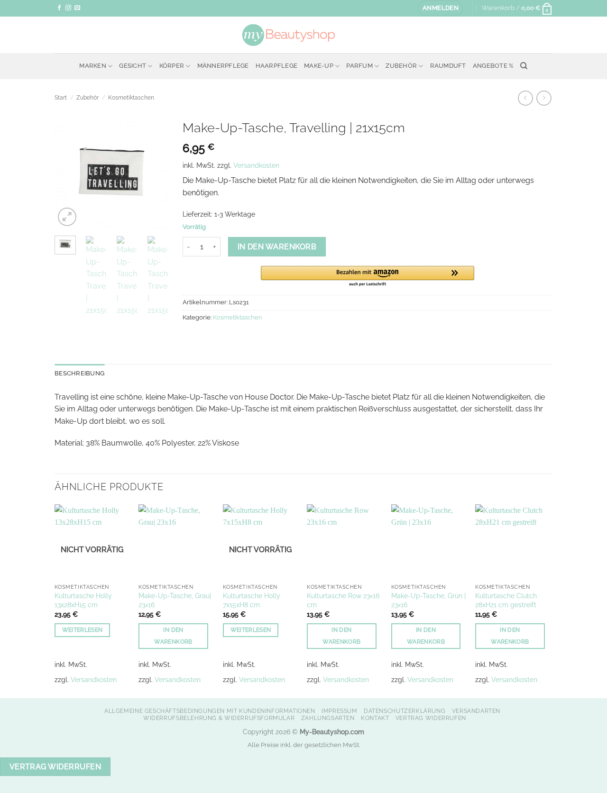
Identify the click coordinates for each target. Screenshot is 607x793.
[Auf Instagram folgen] (68, 8)
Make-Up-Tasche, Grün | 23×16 (428, 600)
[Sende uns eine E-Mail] (77, 8)
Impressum (340, 710)
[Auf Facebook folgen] (59, 8)
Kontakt (375, 717)
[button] (440, 8)
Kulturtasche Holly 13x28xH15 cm (83, 600)
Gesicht (132, 65)
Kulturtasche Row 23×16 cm (343, 600)
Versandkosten (256, 165)
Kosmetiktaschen (131, 97)
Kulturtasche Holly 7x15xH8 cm (251, 600)
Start (61, 97)
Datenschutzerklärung (404, 710)
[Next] (154, 171)
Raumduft (448, 65)
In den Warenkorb (277, 246)
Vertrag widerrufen (430, 717)
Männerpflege (223, 65)
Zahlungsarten (328, 717)
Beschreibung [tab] (79, 373)
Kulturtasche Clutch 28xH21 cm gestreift (506, 600)
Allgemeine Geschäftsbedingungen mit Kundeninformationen (209, 710)
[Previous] (68, 171)
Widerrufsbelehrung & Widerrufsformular (218, 717)
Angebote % (493, 65)
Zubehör (401, 65)
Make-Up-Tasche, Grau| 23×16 (174, 600)
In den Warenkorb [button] (173, 636)
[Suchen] (523, 66)
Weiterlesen (82, 630)
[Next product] (525, 98)
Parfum (359, 65)
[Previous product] (543, 98)
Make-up (318, 65)
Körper (171, 65)
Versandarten (476, 710)
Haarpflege (277, 65)
